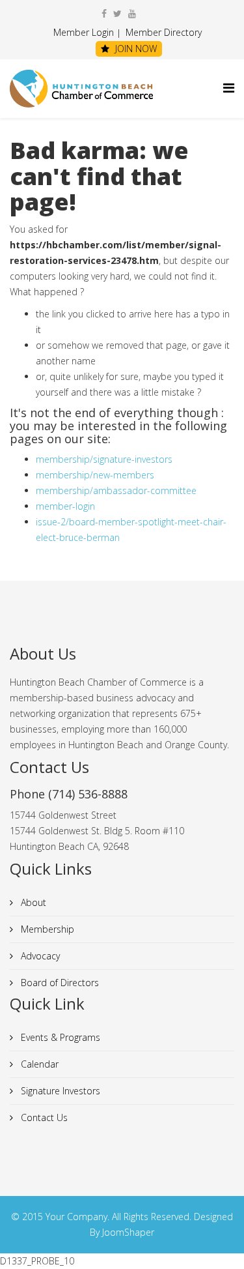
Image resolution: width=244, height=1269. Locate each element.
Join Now (135, 48)
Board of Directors (58, 982)
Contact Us (43, 1117)
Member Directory (162, 32)
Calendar (38, 1064)
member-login (65, 506)
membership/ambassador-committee (116, 490)
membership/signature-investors (104, 459)
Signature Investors (59, 1091)
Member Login (83, 32)
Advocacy (39, 956)
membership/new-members (95, 475)
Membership (46, 929)
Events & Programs (59, 1037)
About (32, 902)
